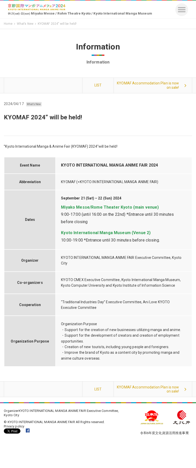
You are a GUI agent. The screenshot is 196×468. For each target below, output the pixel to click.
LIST (98, 85)
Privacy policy (14, 426)
